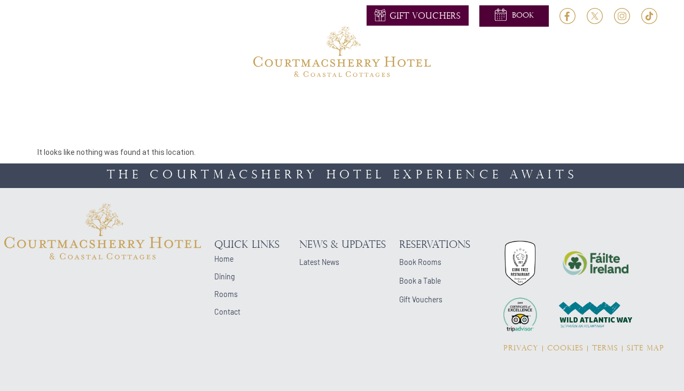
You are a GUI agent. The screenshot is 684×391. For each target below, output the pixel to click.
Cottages (512, 101)
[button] (514, 15)
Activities (334, 101)
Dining (212, 101)
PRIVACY (521, 349)
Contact (604, 101)
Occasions (440, 101)
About (112, 101)
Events (387, 101)
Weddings (276, 101)
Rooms (155, 101)
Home (70, 101)
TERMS (605, 349)
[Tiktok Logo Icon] (649, 16)
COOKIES (565, 349)
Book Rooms (420, 262)
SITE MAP (645, 349)
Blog (559, 101)
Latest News (319, 262)
